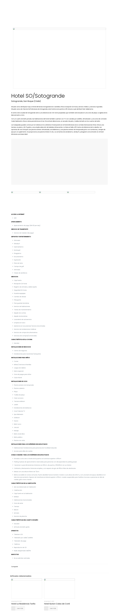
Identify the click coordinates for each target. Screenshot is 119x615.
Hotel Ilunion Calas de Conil (57, 603)
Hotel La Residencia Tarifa (23, 603)
